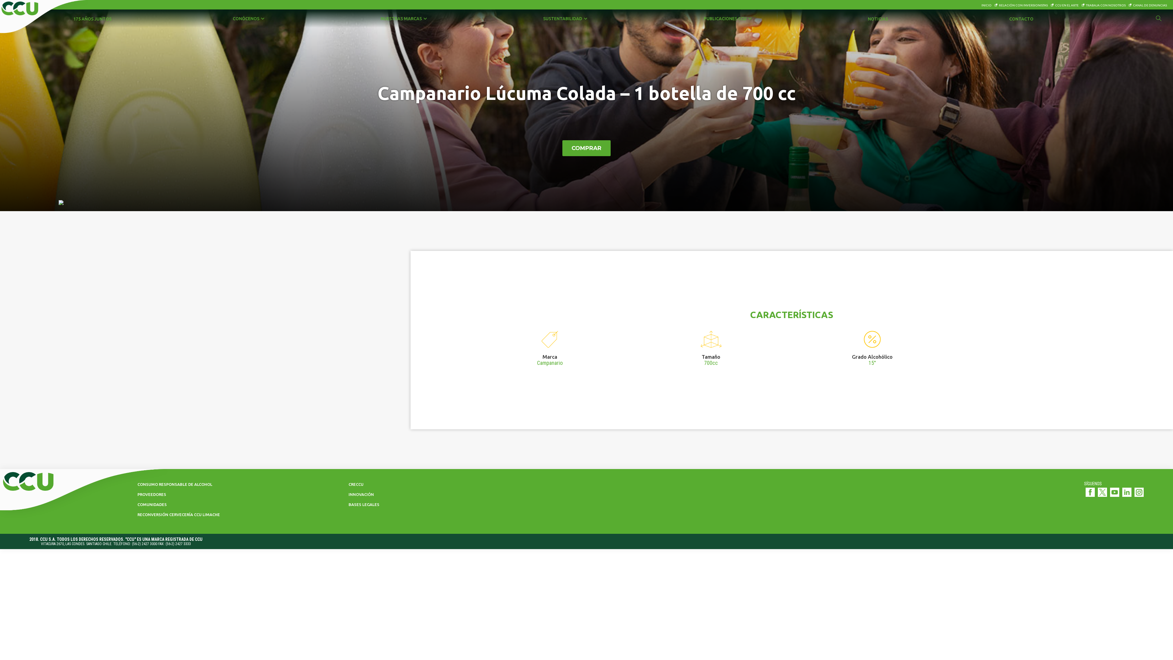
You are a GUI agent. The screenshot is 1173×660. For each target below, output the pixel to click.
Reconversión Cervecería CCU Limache (178, 514)
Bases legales (364, 504)
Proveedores (151, 494)
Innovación (361, 494)
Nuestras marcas (401, 18)
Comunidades (152, 504)
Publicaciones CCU (725, 18)
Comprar (586, 148)
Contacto (1021, 18)
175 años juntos (92, 18)
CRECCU (356, 484)
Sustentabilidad (562, 18)
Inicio (986, 5)
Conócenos (246, 18)
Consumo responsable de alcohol (174, 484)
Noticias (878, 18)
